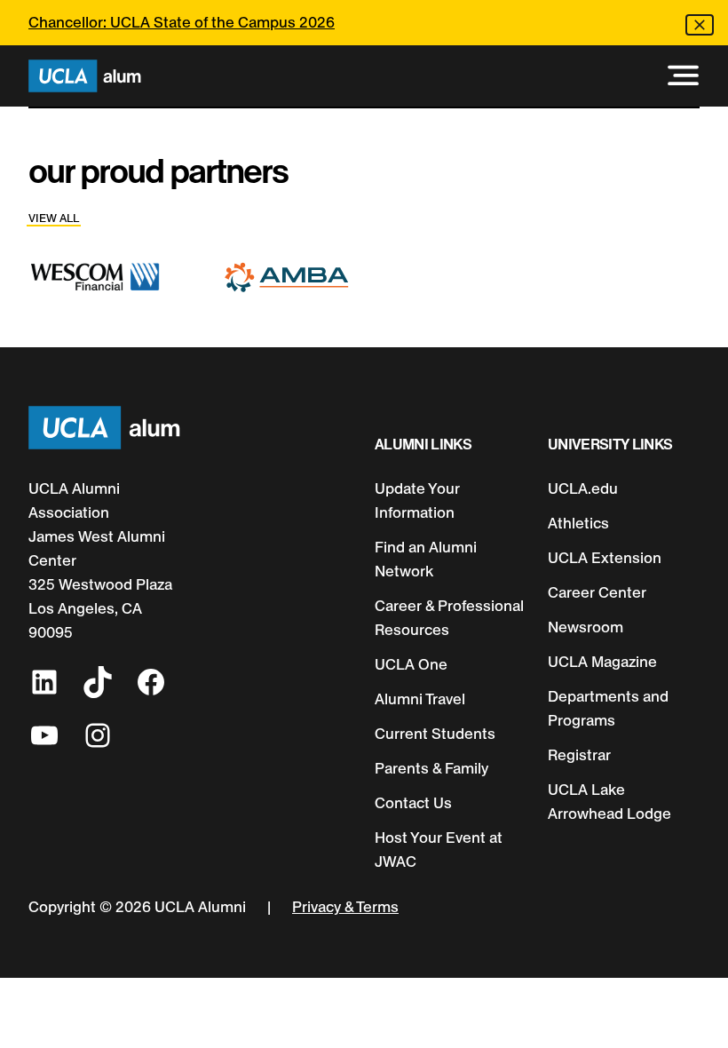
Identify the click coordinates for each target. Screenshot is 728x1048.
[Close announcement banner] (699, 25)
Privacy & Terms (345, 907)
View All (53, 218)
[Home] (84, 76)
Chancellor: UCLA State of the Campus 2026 (181, 22)
